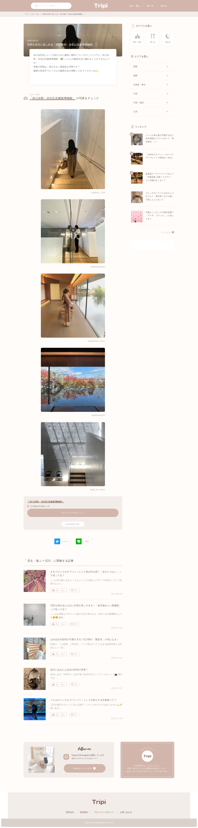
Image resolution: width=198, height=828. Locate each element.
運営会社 (70, 812)
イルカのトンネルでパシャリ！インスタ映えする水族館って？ (83, 700)
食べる (150, 5)
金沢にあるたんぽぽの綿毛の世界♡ (69, 669)
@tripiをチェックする (82, 768)
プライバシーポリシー (104, 812)
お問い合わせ (126, 812)
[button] (36, 6)
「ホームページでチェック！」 (73, 513)
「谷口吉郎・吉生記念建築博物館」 (52, 98)
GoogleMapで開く (73, 524)
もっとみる (165, 232)
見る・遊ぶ (134, 5)
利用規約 (84, 812)
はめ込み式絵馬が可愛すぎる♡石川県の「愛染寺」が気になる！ (84, 639)
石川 (75, 590)
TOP (26, 14)
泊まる (164, 5)
